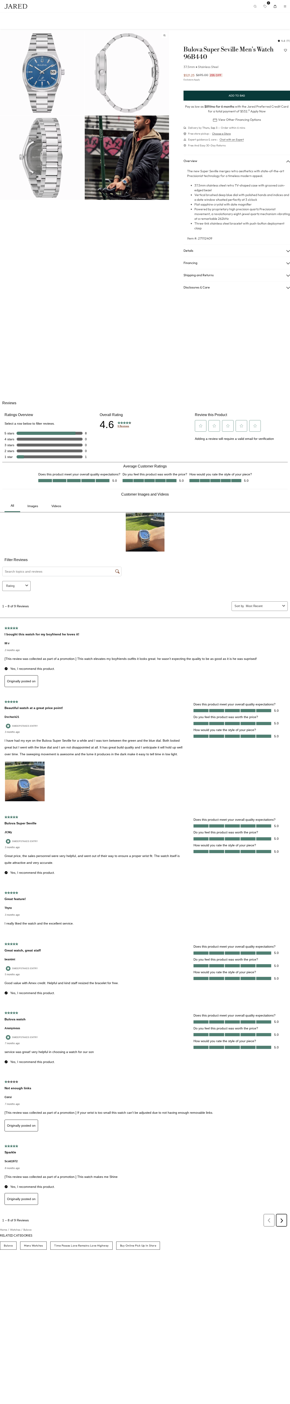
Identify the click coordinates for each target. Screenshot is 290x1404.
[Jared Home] (16, 6)
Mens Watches (33, 1245)
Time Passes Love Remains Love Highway (81, 1245)
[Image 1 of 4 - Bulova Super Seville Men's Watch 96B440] (42, 73)
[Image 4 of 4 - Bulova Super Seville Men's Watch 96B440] (127, 158)
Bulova (8, 1245)
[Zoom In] (164, 35)
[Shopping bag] (275, 6)
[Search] (255, 6)
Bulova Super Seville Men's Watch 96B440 (229, 53)
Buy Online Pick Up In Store (138, 1245)
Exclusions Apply (192, 79)
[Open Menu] (285, 6)
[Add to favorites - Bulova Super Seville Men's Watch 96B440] (285, 50)
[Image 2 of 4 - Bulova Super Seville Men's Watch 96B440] (127, 73)
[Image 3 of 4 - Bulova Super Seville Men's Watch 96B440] (42, 158)
